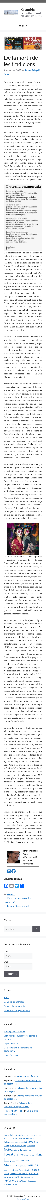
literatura (11, 1154)
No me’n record (11, 1055)
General (11, 894)
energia (23, 1142)
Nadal (6, 1170)
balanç (13, 1135)
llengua (9, 1159)
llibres (18, 1160)
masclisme (25, 1160)
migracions (22, 1166)
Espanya (18, 1146)
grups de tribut (26, 1150)
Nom (6, 951)
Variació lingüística (28, 1181)
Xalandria (28, 9)
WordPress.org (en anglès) (17, 1010)
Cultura (7, 1142)
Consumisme (15, 1138)
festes (8, 1149)
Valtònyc (17, 1181)
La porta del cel (11, 1043)
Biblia (18, 1135)
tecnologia (12, 1177)
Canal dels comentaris (14, 1006)
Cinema (32, 1135)
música (32, 1165)
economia (15, 1142)
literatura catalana (30, 1154)
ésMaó (15, 1184)
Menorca (10, 1165)
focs (13, 1150)
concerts (6, 1138)
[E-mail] (9, 872)
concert (38, 1135)
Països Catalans (25, 1170)
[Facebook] (13, 872)
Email (6, 961)
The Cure (21, 1177)
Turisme (9, 1180)
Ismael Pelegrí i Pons (14, 1110)
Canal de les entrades (14, 1001)
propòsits (6, 1174)
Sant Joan (33, 1173)
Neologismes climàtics (14, 1031)
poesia (35, 1169)
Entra (6, 997)
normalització (13, 1170)
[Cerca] (36, 929)
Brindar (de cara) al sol (18, 906)
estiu (24, 1146)
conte (22, 1138)
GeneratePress (23, 1199)
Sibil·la (6, 1177)
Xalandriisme (8, 1184)
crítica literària (29, 1138)
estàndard (31, 1146)
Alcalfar (7, 1135)
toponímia (29, 1177)
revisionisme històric (19, 1173)
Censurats (25, 1135)
